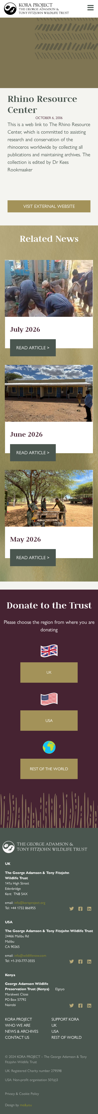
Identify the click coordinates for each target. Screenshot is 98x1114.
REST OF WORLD (67, 1037)
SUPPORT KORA (65, 1019)
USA (55, 1031)
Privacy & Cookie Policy (22, 1094)
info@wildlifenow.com (30, 955)
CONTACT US (17, 1037)
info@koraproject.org (29, 903)
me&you (26, 1105)
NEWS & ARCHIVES (21, 1031)
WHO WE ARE (17, 1025)
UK (54, 1025)
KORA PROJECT (18, 1019)
